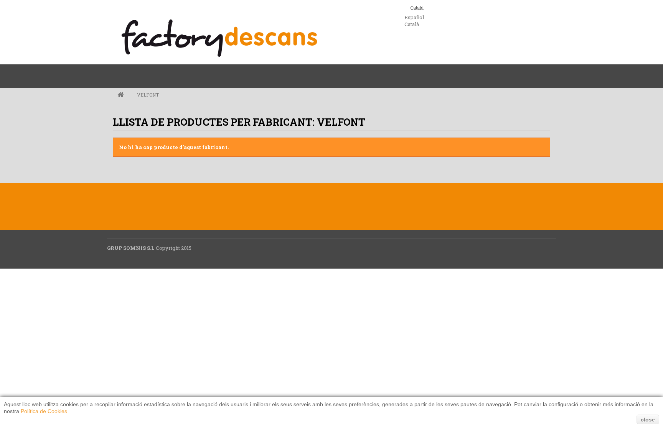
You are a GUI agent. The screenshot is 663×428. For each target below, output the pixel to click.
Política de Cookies (44, 411)
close (648, 420)
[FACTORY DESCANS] (219, 38)
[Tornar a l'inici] (120, 95)
